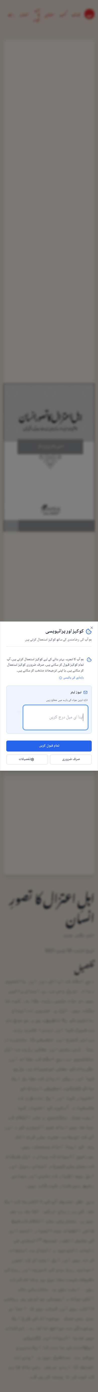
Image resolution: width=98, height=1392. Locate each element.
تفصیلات (25, 759)
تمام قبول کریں (49, 746)
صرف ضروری (71, 759)
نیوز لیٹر (75, 692)
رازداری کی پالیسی (73, 678)
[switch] (16, 709)
